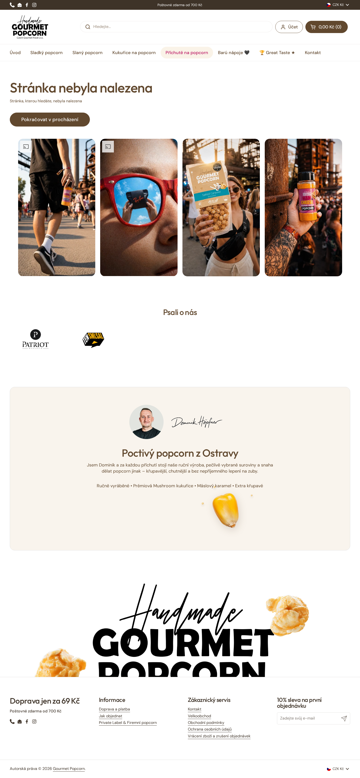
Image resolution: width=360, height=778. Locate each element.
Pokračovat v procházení (49, 119)
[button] (326, 27)
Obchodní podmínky (206, 722)
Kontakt (194, 709)
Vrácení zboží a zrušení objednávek (219, 736)
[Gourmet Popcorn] (30, 27)
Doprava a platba (114, 709)
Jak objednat (110, 716)
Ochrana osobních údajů (210, 729)
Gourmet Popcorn (69, 768)
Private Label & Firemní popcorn (128, 722)
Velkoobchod (199, 716)
